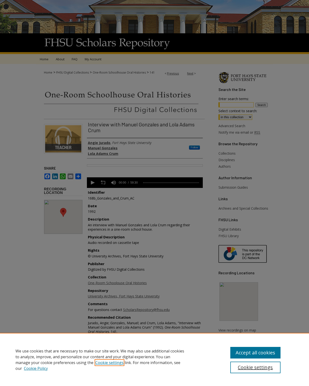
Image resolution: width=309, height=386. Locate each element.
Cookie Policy (36, 368)
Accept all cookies (255, 352)
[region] (154, 359)
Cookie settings (109, 362)
